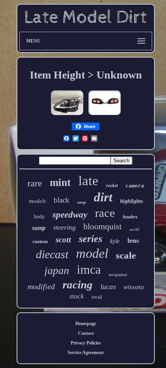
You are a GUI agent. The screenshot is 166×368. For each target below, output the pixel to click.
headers (130, 217)
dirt (103, 197)
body (39, 217)
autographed (117, 275)
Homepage (85, 323)
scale (126, 255)
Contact (86, 333)
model (92, 253)
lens (133, 240)
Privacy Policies (86, 343)
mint (60, 182)
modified (41, 286)
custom (40, 241)
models (37, 201)
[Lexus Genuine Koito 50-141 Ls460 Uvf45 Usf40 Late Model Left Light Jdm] (67, 115)
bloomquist (102, 226)
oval (96, 297)
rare (34, 183)
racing (78, 284)
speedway (70, 215)
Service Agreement (86, 352)
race (105, 213)
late (88, 180)
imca (89, 269)
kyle (115, 241)
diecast (52, 254)
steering (64, 227)
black (61, 200)
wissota (134, 287)
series (90, 238)
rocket (112, 185)
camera (134, 186)
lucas (108, 287)
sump (39, 228)
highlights (131, 201)
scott (63, 239)
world (134, 229)
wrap (81, 202)
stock (76, 296)
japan (56, 270)
